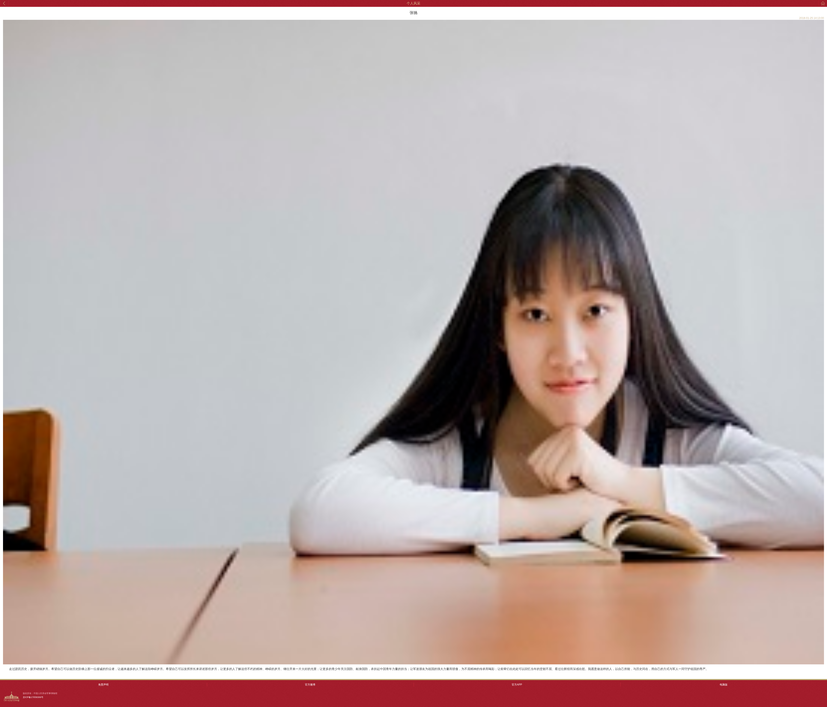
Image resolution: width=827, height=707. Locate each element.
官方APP (517, 684)
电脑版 (724, 684)
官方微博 (310, 684)
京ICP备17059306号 (33, 697)
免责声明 (103, 684)
